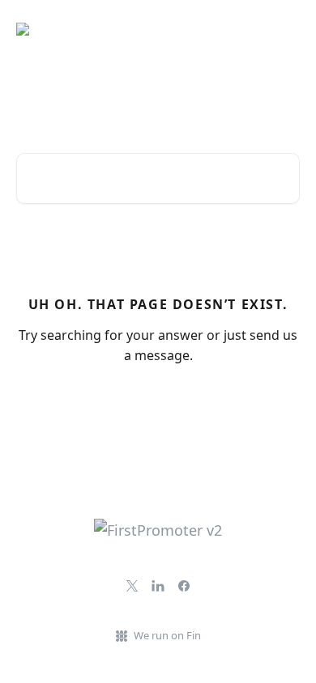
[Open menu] (285, 29)
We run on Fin (167, 635)
